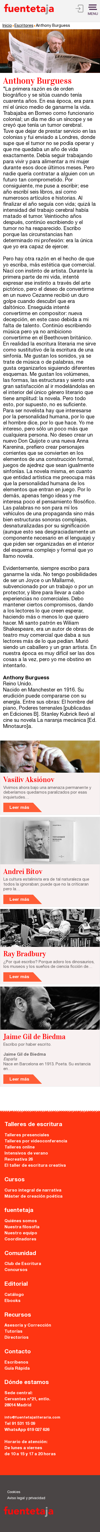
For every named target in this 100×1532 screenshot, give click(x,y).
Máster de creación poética (33, 1197)
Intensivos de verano (26, 1153)
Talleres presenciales (26, 1135)
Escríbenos (16, 1363)
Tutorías (13, 1332)
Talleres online (19, 1147)
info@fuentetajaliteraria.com (32, 1418)
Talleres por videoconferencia (35, 1141)
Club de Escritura (22, 1264)
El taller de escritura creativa (35, 1166)
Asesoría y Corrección (27, 1326)
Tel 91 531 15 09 (19, 1424)
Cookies (13, 1492)
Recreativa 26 (18, 1160)
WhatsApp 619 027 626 (26, 1430)
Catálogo (14, 1295)
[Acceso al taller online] (79, 9)
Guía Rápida (17, 1369)
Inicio (7, 26)
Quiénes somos (20, 1221)
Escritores (23, 26)
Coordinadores (20, 1239)
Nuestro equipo (20, 1233)
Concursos (16, 1270)
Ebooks (12, 1301)
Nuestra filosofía (21, 1227)
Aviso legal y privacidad (26, 1498)
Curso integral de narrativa (32, 1190)
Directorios (16, 1338)
